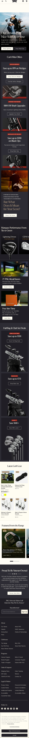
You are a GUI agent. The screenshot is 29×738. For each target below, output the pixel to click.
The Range (4, 643)
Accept (14, 735)
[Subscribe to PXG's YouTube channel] (14, 709)
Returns (17, 674)
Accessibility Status (20, 693)
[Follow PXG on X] (5, 709)
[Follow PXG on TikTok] (17, 709)
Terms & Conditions (20, 687)
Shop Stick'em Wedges (14, 76)
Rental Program (5, 660)
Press (2, 634)
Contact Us (18, 676)
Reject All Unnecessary (14, 731)
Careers (3, 629)
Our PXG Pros (5, 646)
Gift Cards (4, 674)
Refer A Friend (19, 657)
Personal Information (20, 685)
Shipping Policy (5, 671)
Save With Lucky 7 (14, 428)
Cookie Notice (5, 687)
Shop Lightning (7, 48)
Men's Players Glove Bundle (21, 513)
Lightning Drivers (9, 237)
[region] (14, 725)
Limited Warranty (19, 690)
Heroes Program (5, 657)
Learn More (7, 318)
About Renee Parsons (7, 648)
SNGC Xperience (19, 629)
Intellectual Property (6, 690)
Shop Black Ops (19, 48)
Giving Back (4, 632)
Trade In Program (5, 662)
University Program (20, 660)
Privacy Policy (5, 685)
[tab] (11, 561)
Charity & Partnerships (21, 632)
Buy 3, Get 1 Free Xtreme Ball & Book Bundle (6, 487)
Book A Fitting (8, 287)
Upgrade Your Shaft (14, 114)
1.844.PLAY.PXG (5, 676)
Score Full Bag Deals (14, 341)
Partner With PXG (19, 662)
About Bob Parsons (20, 646)
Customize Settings (14, 726)
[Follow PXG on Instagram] (8, 709)
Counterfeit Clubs (6, 696)
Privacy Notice (10, 723)
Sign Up (24, 612)
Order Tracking (19, 671)
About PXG (18, 626)
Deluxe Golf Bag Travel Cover (19, 486)
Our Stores (4, 626)
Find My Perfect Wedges (14, 81)
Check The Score (10, 215)
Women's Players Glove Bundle (6, 513)
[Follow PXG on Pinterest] (11, 709)
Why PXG (17, 643)
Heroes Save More (14, 593)
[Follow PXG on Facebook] (2, 709)
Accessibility (4, 693)
